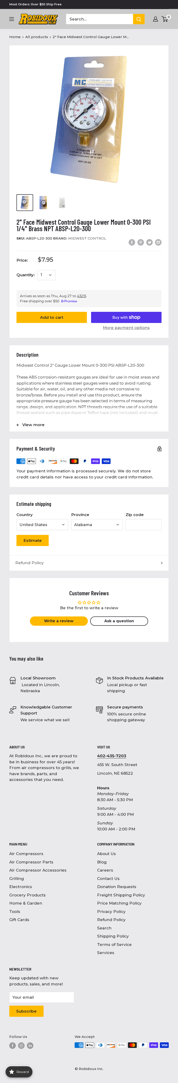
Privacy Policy (111, 911)
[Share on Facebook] (132, 242)
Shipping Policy (113, 936)
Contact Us (108, 878)
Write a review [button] (58, 621)
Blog (102, 862)
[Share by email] (158, 242)
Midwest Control (79, 238)
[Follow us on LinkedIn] (30, 1045)
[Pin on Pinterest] (140, 242)
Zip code (135, 514)
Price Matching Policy (119, 903)
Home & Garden (25, 903)
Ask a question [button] (119, 621)
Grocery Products (27, 895)
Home (15, 37)
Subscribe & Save (148, 4)
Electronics (20, 886)
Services (105, 952)
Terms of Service (114, 944)
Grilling (16, 878)
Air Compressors (26, 853)
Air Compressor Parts (31, 862)
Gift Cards (19, 919)
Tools (14, 911)
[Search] (139, 19)
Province (80, 514)
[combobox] (99, 19)
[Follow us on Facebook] (12, 1045)
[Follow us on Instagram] (21, 1045)
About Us (106, 853)
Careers (105, 870)
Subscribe (26, 1011)
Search (104, 928)
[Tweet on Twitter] (149, 242)
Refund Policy (29, 562)
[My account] (155, 19)
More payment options (126, 327)
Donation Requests (116, 886)
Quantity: (25, 275)
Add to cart (51, 317)
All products (36, 37)
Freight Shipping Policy (121, 895)
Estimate (32, 540)
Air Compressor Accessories (38, 870)
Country (24, 514)
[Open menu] (11, 19)
